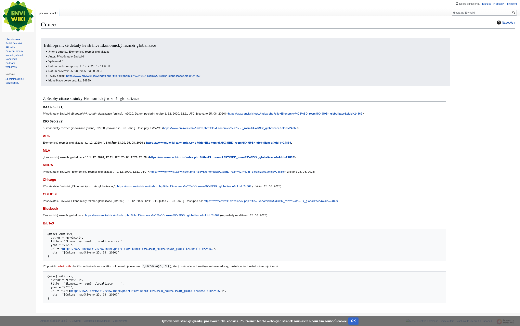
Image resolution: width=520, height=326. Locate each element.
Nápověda (508, 22)
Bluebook (50, 209)
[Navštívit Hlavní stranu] (18, 16)
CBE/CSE (50, 194)
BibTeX (48, 223)
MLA (46, 151)
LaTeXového (64, 266)
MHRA (48, 165)
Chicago (49, 180)
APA (46, 136)
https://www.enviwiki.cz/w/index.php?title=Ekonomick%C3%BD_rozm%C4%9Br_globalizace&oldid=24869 (133, 75)
